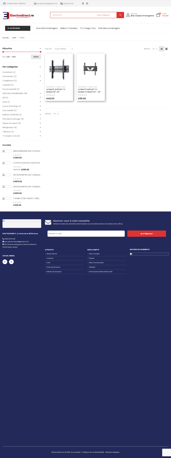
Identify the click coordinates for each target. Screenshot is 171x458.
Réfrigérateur (8, 127)
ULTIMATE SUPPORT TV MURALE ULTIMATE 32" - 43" (89, 90)
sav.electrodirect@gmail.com (47, 4)
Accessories (7, 72)
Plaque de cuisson (10, 123)
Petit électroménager (11, 119)
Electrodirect (52, 254)
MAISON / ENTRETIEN (11, 114)
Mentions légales (112, 452)
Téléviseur (49, 87)
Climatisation (8, 76)
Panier (91, 258)
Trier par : (49, 49)
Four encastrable (9, 89)
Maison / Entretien (68, 28)
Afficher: (147, 49)
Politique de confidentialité (93, 452)
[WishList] (68, 58)
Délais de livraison (54, 272)
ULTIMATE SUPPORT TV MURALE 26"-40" (55, 90)
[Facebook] (82, 3)
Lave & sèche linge (10, 106)
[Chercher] (120, 15)
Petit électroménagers (109, 28)
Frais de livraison (53, 267)
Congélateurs (8, 80)
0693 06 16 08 (68, 4)
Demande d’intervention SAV (101, 272)
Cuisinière (7, 85)
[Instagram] (87, 3)
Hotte (5, 102)
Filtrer (36, 57)
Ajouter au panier (61, 81)
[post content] (59, 69)
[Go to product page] (7, 154)
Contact (50, 258)
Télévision (7, 131)
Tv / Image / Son (88, 28)
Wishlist (92, 267)
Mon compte (94, 254)
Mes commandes (96, 263)
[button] (161, 49)
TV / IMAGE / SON (59, 87)
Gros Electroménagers (47, 28)
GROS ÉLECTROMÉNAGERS (13, 93)
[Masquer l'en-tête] (18, 15)
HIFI (4, 97)
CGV (48, 263)
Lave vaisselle (8, 110)
